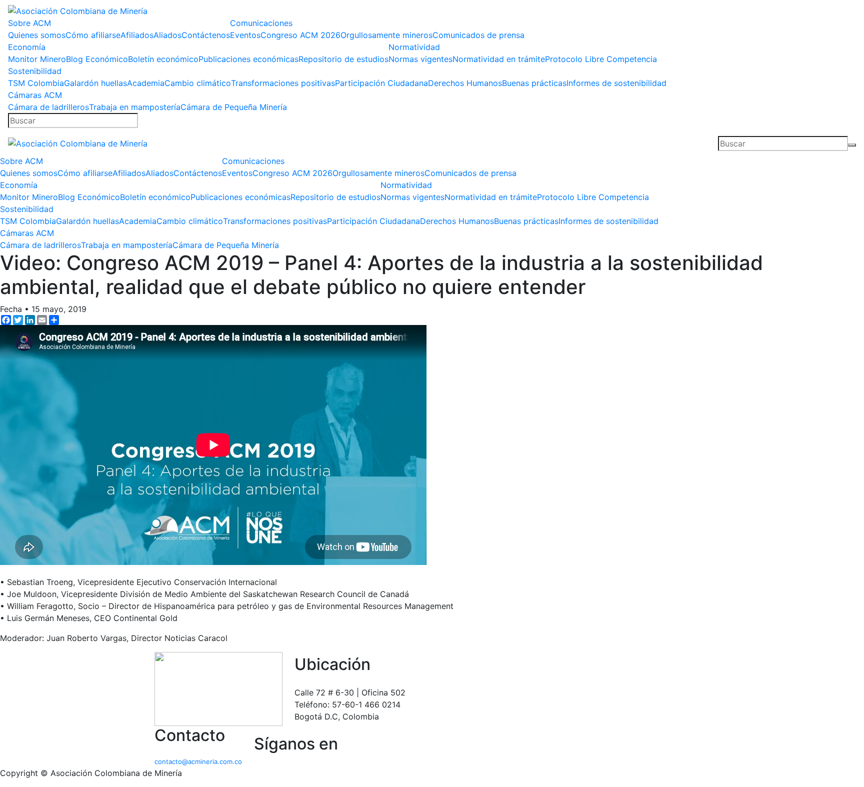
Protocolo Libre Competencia (601, 59)
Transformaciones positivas (283, 83)
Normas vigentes (420, 59)
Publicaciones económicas (248, 59)
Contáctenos (206, 35)
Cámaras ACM (35, 95)
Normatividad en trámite (498, 59)
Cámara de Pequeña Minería (233, 107)
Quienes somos (37, 35)
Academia (145, 83)
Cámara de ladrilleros (48, 107)
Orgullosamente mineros (386, 35)
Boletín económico (163, 59)
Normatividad (414, 47)
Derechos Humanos (465, 83)
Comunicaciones (261, 23)
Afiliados (137, 35)
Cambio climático (197, 83)
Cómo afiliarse (93, 35)
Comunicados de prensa (478, 35)
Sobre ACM (29, 23)
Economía (27, 47)
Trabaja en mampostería (134, 107)
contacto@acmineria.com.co (198, 762)
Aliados (168, 35)
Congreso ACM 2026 (300, 35)
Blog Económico (97, 59)
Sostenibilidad (35, 71)
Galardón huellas (95, 83)
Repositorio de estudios (343, 59)
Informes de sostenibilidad (616, 83)
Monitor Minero (37, 59)
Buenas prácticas (534, 83)
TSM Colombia (36, 83)
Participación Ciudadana (381, 83)
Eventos (245, 35)
